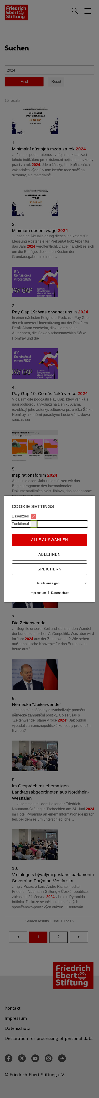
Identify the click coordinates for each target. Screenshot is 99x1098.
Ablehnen (49, 554)
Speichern (50, 569)
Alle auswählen (49, 540)
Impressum (38, 592)
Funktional (20, 524)
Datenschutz (60, 592)
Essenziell (20, 516)
